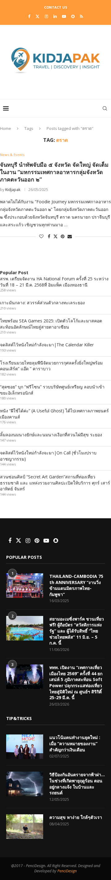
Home (5, 128)
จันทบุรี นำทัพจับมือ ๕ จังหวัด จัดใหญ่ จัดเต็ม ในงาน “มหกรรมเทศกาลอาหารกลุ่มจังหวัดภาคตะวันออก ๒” (54, 172)
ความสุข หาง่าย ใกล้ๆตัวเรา (75, 817)
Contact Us (55, 7)
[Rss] (81, 16)
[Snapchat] (73, 16)
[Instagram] (46, 16)
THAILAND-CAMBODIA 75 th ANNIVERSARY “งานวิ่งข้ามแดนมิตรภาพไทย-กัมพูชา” (76, 585)
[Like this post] (41, 236)
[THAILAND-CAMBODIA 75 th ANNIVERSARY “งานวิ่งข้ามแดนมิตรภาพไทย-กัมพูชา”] (24, 585)
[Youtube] (64, 16)
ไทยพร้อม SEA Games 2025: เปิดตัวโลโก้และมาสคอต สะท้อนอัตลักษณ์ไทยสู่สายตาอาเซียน (51, 324)
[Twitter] (37, 16)
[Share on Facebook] (49, 236)
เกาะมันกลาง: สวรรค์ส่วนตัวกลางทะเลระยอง (42, 303)
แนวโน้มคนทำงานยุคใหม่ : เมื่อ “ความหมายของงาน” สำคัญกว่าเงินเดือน (74, 743)
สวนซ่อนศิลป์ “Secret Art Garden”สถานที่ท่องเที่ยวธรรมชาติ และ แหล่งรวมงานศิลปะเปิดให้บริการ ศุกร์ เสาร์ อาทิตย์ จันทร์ (55, 483)
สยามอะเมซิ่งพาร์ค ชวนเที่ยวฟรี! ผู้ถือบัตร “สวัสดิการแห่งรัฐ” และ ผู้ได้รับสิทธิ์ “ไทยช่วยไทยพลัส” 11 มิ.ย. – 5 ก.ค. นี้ (76, 631)
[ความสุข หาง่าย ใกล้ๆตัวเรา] (24, 826)
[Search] (105, 108)
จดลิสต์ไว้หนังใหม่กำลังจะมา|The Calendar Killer (47, 345)
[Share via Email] (70, 236)
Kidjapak (12, 189)
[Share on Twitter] (55, 236)
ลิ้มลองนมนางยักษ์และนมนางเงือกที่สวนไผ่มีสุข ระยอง (51, 435)
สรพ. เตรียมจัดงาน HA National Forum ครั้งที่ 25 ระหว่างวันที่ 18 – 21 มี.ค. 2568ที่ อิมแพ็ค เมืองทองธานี (54, 282)
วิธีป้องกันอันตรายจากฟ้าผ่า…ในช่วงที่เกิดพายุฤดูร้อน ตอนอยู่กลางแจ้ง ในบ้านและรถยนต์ (77, 784)
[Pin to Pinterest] (62, 236)
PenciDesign (67, 871)
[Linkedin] (55, 16)
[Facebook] (29, 16)
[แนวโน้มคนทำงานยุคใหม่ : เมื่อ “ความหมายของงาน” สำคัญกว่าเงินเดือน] (24, 746)
